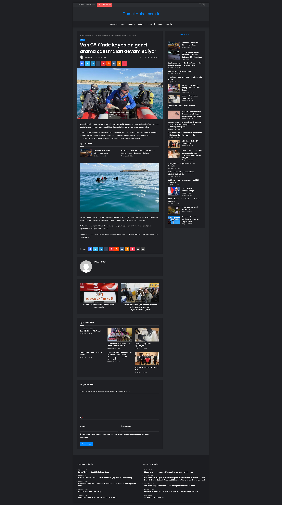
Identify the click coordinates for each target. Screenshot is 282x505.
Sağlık (141, 24)
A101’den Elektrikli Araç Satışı (179, 71)
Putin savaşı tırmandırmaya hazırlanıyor (188, 190)
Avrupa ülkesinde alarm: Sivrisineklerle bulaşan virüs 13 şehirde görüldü (191, 114)
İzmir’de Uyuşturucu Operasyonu (143, 344)
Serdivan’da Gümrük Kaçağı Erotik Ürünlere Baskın (119, 344)
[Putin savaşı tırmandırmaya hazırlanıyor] (174, 191)
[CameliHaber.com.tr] (141, 13)
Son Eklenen (185, 34)
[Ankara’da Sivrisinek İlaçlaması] (174, 210)
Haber (123, 24)
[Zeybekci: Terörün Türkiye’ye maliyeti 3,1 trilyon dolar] (174, 220)
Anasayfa (113, 24)
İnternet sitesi (126, 426)
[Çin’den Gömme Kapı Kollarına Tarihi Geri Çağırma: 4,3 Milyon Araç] (174, 55)
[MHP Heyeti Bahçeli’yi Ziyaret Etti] (147, 358)
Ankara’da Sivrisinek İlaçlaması (190, 208)
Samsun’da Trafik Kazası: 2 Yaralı (91, 354)
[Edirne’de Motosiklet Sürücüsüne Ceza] (86, 153)
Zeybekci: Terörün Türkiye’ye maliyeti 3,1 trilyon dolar (190, 219)
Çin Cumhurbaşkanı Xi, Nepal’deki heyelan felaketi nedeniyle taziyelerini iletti (139, 4)
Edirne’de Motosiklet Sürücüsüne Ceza (190, 44)
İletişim (169, 24)
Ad (81, 418)
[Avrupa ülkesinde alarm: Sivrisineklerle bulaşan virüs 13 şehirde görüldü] (174, 115)
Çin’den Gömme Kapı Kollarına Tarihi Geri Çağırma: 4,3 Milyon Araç (192, 54)
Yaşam (160, 24)
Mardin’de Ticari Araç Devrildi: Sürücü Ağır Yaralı (90, 330)
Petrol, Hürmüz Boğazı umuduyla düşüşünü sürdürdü (181, 173)
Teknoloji (151, 24)
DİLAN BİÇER (88, 57)
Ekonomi (131, 24)
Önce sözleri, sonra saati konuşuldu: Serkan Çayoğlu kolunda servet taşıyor (192, 154)
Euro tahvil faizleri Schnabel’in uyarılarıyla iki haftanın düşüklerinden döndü (185, 134)
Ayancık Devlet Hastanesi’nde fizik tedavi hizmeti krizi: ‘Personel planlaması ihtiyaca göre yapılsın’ (120, 356)
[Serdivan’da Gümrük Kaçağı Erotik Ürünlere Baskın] (120, 335)
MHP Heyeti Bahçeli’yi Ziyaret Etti (146, 368)
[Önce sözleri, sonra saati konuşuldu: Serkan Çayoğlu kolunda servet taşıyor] (174, 154)
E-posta (83, 426)
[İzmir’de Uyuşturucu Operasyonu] (147, 335)
